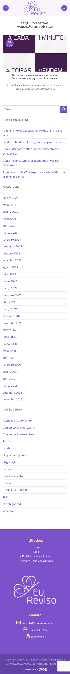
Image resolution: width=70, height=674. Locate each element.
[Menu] (6, 8)
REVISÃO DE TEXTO (15, 490)
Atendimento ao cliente (17, 420)
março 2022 (10, 288)
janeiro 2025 (10, 197)
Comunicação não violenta (19, 434)
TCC (5, 497)
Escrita (7, 441)
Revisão (7, 483)
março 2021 (10, 309)
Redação (8, 469)
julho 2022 (9, 274)
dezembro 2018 (12, 392)
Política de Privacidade (35, 556)
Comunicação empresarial (19, 427)
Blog (35, 551)
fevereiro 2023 (12, 239)
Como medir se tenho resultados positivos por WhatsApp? (31, 163)
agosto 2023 (10, 211)
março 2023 (10, 232)
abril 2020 (9, 357)
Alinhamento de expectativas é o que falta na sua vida (32, 133)
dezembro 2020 (12, 316)
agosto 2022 (10, 267)
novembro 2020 (12, 323)
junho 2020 (10, 343)
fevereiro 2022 (12, 295)
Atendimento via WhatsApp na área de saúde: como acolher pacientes (34, 174)
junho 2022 (10, 281)
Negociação (10, 462)
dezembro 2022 (12, 246)
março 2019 (10, 385)
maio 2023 (9, 218)
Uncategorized (12, 504)
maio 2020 (9, 350)
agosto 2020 (10, 329)
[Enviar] (63, 109)
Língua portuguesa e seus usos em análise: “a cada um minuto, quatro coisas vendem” (35, 77)
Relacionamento (13, 476)
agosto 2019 (10, 371)
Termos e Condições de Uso (35, 560)
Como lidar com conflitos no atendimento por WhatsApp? (31, 151)
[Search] (64, 8)
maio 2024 (9, 204)
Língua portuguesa (14, 455)
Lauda (6, 448)
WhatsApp (9, 511)
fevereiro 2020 (12, 364)
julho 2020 (9, 336)
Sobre (35, 547)
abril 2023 (9, 225)
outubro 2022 (11, 253)
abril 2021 (9, 302)
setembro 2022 (12, 260)
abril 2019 (9, 378)
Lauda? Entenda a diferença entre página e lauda (32, 142)
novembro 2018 (12, 399)
